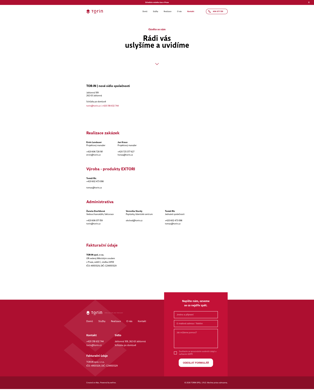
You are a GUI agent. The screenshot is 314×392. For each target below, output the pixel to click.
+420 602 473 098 (95, 181)
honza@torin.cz (125, 154)
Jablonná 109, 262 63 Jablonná (130, 341)
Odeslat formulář (196, 362)
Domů (145, 11)
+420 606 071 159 (94, 220)
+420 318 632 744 (110, 105)
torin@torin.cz (93, 105)
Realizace (167, 11)
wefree (113, 382)
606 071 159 (218, 11)
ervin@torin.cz (93, 154)
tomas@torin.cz (94, 187)
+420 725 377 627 (126, 151)
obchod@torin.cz (134, 220)
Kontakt (190, 11)
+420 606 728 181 (94, 151)
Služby (155, 11)
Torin (94, 11)
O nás (179, 11)
